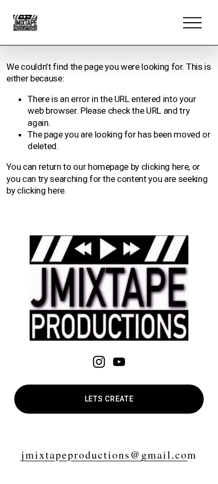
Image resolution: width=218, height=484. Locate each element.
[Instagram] (99, 361)
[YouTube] (119, 361)
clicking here (165, 166)
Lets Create (109, 399)
